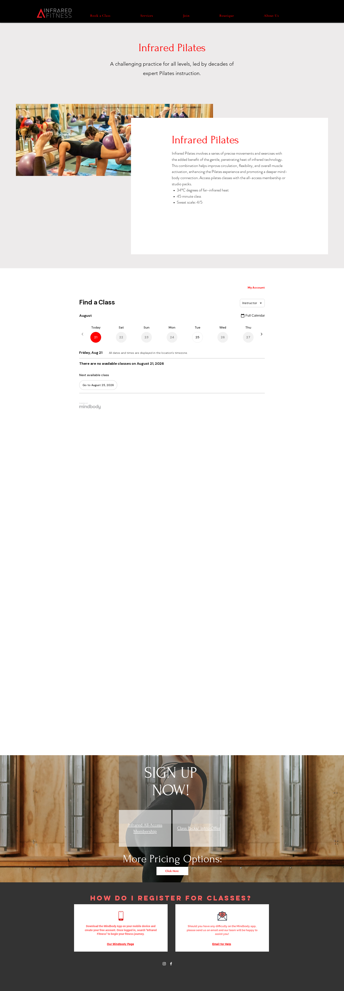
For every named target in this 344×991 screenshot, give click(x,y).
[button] (146, 15)
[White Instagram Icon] (164, 964)
